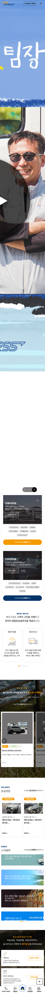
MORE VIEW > (12, 514)
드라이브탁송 (23, 598)
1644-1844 (30, 3)
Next (41, 740)
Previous (4, 741)
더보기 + (4, 833)
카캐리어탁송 (23, 542)
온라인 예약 (34, 977)
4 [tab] (26, 666)
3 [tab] (23, 666)
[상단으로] (40, 982)
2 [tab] (21, 666)
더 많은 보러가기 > (22, 704)
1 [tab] (19, 666)
